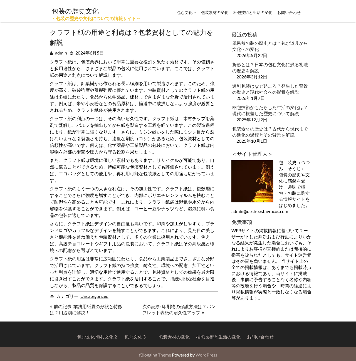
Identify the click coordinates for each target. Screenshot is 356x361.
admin (61, 52)
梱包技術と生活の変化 (252, 12)
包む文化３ (135, 336)
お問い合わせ (289, 12)
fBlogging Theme (155, 354)
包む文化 (184, 12)
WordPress (206, 354)
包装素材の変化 (214, 12)
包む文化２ (107, 336)
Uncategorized (94, 296)
